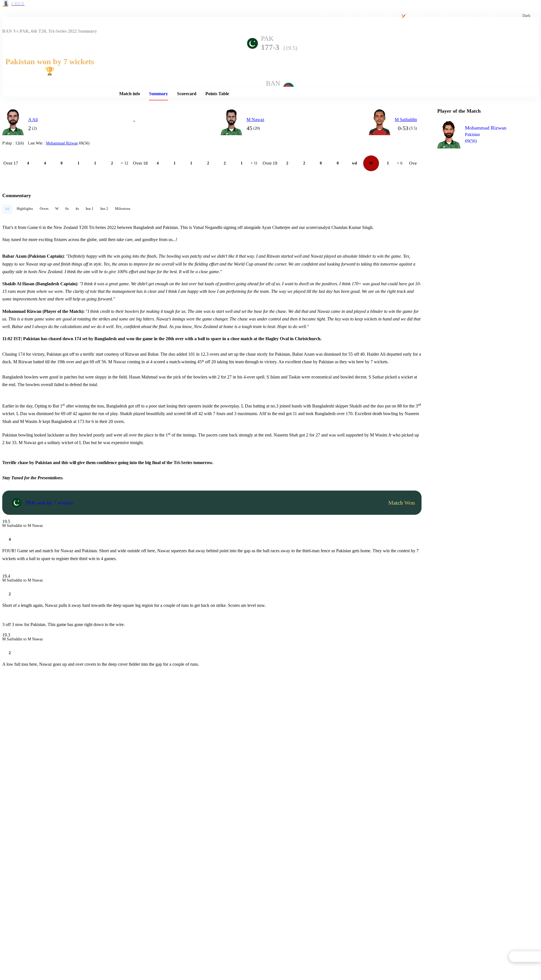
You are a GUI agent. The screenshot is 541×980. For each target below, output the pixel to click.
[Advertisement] (479, 185)
